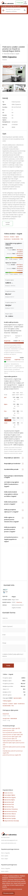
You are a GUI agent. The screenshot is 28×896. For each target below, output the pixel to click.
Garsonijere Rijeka (9, 795)
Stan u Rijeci (4, 858)
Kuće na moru (8, 793)
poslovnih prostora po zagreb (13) (12, 755)
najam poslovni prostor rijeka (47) (12, 740)
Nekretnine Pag (9, 807)
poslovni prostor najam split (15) (11, 728)
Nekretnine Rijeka (9, 800)
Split (5, 397)
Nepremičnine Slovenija (11, 821)
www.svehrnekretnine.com (8, 843)
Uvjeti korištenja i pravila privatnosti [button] (12, 889)
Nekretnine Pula (9, 804)
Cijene (17, 237)
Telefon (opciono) (7, 626)
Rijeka (5, 404)
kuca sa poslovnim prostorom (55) (12, 732)
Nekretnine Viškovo (10, 814)
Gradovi (12, 237)
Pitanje (4, 643)
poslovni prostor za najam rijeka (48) (13, 734)
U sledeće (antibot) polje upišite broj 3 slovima (12, 655)
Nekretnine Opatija (10, 818)
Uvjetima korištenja (13, 875)
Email (3, 635)
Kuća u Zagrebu (5, 868)
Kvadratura (7, 239)
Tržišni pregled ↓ (7, 701)
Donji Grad (7, 341)
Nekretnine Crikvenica (11, 809)
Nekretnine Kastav (9, 816)
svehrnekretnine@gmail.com (9, 840)
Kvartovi (6, 237)
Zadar (5, 423)
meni (25, 4)
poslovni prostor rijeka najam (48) (12, 736)
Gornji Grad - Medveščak (8, 358)
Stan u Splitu (4, 856)
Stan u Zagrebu (5, 853)
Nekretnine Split (9, 802)
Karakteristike (16, 239)
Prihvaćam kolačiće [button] (8, 893)
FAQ (22, 239)
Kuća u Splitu (4, 871)
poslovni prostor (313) (8, 730)
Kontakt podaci (8, 223)
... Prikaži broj (18, 602)
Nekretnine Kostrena (10, 811)
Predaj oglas (20, 2)
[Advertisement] (14, 29)
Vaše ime (5, 618)
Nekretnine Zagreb (10, 797)
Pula (5, 411)
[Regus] (5, 591)
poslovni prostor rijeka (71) (10, 738)
